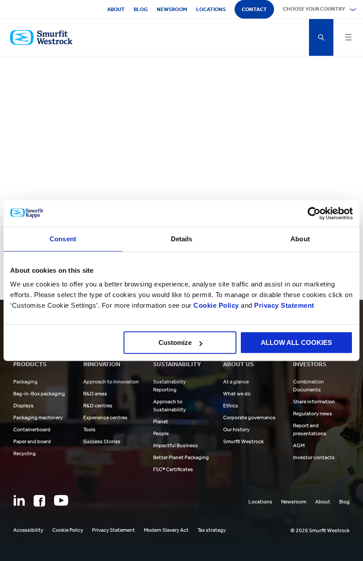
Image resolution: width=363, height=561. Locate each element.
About (116, 9)
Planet (160, 421)
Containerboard (31, 429)
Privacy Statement (283, 305)
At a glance (236, 382)
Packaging (25, 382)
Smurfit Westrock (243, 441)
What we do (237, 394)
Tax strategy (211, 530)
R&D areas (95, 394)
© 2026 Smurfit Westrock (320, 530)
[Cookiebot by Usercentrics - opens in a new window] (314, 213)
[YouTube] (61, 500)
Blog (141, 9)
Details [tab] (182, 239)
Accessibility (28, 530)
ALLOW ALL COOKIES (296, 342)
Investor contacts (314, 457)
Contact (254, 9)
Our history (236, 429)
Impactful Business (175, 445)
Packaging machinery (38, 417)
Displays (23, 405)
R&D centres (97, 405)
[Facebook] (39, 501)
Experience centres (105, 417)
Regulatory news (312, 413)
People (161, 433)
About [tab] (300, 239)
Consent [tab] (63, 239)
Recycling (24, 453)
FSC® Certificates (173, 469)
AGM (299, 445)
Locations (211, 9)
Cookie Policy (216, 305)
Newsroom (172, 9)
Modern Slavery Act (166, 530)
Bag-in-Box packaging (39, 394)
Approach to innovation (111, 382)
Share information (314, 402)
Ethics (230, 405)
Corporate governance (249, 417)
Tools (89, 429)
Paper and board (32, 441)
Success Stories (101, 441)
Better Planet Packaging (181, 457)
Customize (175, 342)
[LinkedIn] (19, 500)
